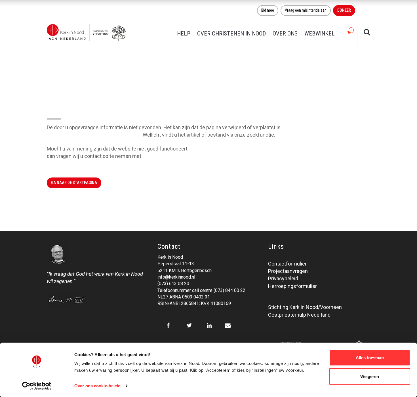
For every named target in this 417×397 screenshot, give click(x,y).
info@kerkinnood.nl (176, 277)
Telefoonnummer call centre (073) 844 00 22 (201, 290)
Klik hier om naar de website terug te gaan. (94, 135)
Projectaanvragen (288, 271)
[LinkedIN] (209, 325)
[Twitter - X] (189, 325)
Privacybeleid (283, 278)
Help (183, 33)
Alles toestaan (370, 357)
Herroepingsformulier (292, 286)
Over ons (285, 33)
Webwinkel (319, 33)
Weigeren (369, 376)
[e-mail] (227, 325)
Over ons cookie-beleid (97, 385)
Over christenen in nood (231, 33)
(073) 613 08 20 (173, 283)
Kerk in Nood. (157, 156)
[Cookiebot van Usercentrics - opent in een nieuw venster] (37, 386)
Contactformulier (287, 264)
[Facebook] (168, 325)
